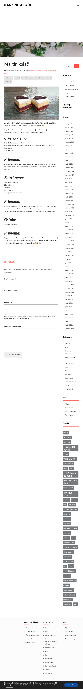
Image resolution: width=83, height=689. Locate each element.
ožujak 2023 (69, 230)
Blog (28, 70)
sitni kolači (68, 552)
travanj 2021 (69, 314)
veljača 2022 (69, 277)
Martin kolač (48, 78)
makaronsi (74, 509)
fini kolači (17, 78)
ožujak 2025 (69, 157)
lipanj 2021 (68, 307)
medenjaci (66, 528)
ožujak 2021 (69, 318)
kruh (66, 367)
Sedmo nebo (69, 82)
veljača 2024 (69, 193)
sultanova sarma (68, 561)
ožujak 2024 (69, 189)
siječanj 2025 (69, 164)
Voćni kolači (69, 389)
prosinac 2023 (69, 200)
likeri (66, 371)
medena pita (66, 518)
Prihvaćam (71, 685)
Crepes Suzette (70, 85)
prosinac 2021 (69, 285)
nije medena (66, 533)
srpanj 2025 (69, 146)
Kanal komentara (70, 411)
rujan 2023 (68, 211)
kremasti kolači (39, 78)
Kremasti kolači (48, 70)
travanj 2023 (69, 226)
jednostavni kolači (68, 463)
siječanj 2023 (69, 237)
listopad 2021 (69, 292)
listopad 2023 (69, 208)
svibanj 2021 (69, 310)
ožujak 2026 (69, 127)
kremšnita (66, 499)
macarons (72, 504)
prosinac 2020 (69, 329)
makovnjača (66, 514)
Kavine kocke (69, 96)
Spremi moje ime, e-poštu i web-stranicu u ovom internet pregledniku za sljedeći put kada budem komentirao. (30, 318)
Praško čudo (66, 547)
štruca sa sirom (67, 604)
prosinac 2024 (69, 168)
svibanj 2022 (69, 266)
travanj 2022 (69, 270)
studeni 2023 (69, 204)
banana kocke (67, 437)
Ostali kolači (69, 378)
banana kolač (67, 442)
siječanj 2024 (69, 197)
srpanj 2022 (69, 259)
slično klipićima (67, 556)
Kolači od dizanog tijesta (70, 358)
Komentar (12, 326)
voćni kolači (8, 81)
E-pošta (11, 291)
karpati (65, 468)
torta (64, 566)
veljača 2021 (69, 321)
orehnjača (66, 537)
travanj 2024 (69, 186)
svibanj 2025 (69, 149)
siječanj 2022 (69, 281)
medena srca (66, 523)
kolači (71, 468)
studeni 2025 (69, 142)
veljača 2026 (69, 131)
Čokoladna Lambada (71, 89)
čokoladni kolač (69, 595)
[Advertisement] (41, 26)
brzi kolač (66, 454)
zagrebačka (66, 576)
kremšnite (74, 500)
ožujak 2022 (69, 274)
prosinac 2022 (69, 241)
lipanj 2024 (68, 182)
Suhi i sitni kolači (70, 382)
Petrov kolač (66, 542)
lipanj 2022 (68, 263)
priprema (74, 547)
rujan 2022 (68, 252)
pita (73, 542)
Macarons (68, 374)
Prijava (67, 404)
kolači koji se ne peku (27, 78)
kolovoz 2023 (69, 215)
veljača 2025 (69, 160)
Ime (10, 279)
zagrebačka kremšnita (69, 580)
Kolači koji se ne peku (36, 70)
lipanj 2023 (68, 219)
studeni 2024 (69, 171)
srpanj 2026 (69, 124)
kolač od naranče (68, 487)
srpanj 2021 (69, 303)
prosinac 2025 (69, 138)
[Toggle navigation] (78, 5)
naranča (74, 528)
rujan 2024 (68, 179)
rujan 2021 (68, 296)
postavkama (9, 687)
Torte (67, 385)
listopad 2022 (69, 248)
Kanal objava (69, 408)
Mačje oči (68, 93)
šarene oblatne (67, 599)
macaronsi (66, 509)
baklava (67, 343)
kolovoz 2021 (69, 299)
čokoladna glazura (68, 590)
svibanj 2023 (69, 222)
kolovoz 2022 (69, 255)
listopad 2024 (69, 175)
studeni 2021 (69, 288)
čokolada (66, 585)
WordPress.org (70, 415)
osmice (73, 537)
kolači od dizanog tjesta (70, 481)
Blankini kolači (17, 5)
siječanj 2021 (69, 325)
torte (71, 566)
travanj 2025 (69, 153)
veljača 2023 (69, 233)
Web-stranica (9, 302)
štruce (75, 604)
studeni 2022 (69, 244)
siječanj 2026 (69, 135)
